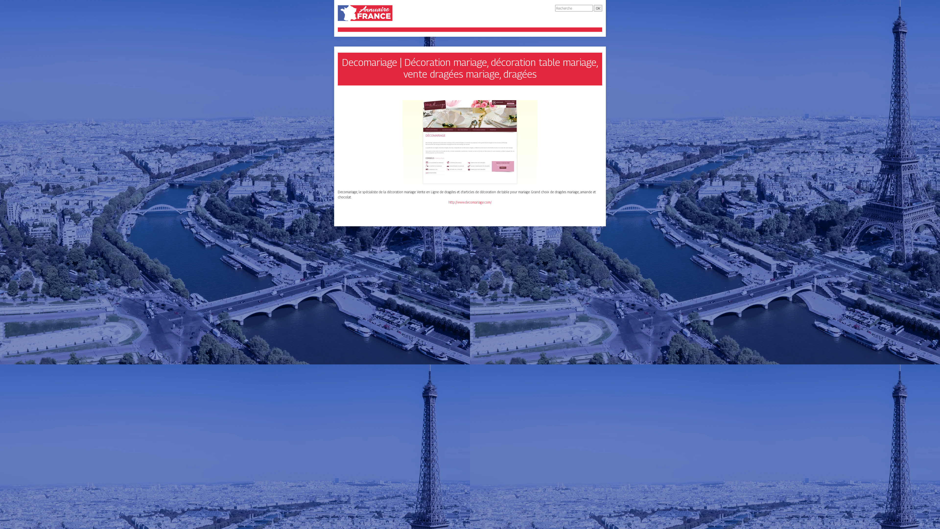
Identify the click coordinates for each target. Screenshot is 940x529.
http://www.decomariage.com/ (470, 202)
